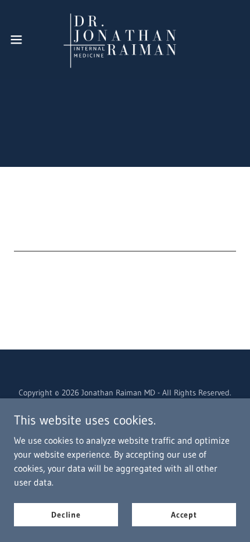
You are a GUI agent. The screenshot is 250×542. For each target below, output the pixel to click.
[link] (125, 39)
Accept (184, 514)
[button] (23, 39)
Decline (66, 514)
